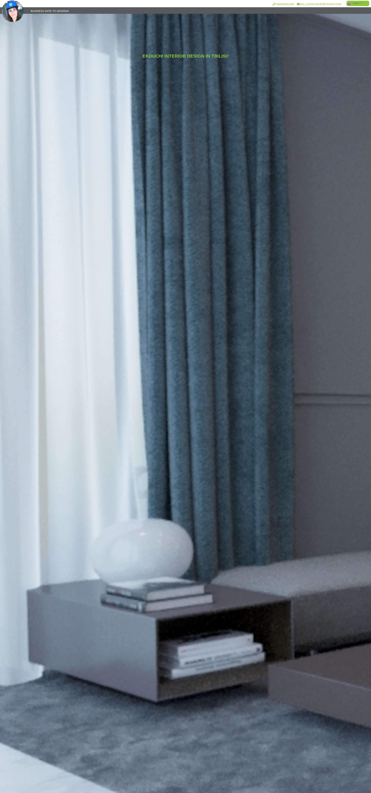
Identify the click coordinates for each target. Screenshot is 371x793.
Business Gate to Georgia (50, 10)
